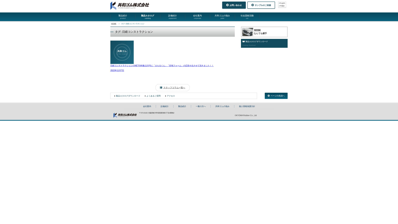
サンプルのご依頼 (263, 5)
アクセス (171, 96)
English (282, 3)
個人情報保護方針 (247, 106)
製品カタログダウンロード (128, 96)
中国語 (282, 6)
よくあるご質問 (153, 96)
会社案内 (197, 16)
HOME (113, 24)
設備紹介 (172, 16)
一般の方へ (201, 106)
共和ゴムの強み (222, 16)
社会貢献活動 (247, 16)
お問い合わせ (236, 5)
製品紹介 (122, 16)
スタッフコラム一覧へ (174, 87)
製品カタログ (147, 16)
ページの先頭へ (278, 96)
